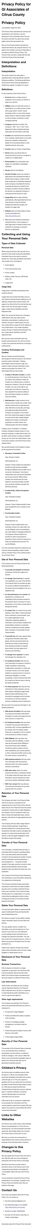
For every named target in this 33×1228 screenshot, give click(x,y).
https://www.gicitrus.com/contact (15, 1207)
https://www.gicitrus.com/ (13, 216)
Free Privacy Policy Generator (14, 57)
